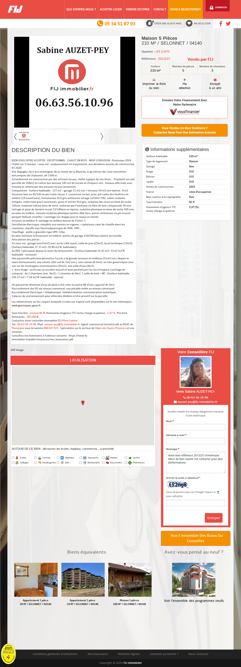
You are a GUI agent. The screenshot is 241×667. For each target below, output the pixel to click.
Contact (159, 9)
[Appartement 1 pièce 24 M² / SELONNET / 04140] (83, 580)
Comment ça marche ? (164, 654)
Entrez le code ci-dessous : (183, 478)
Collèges (24, 462)
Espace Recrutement (185, 9)
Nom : (170, 421)
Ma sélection (202, 23)
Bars (67, 462)
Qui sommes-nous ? (81, 9)
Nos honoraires (98, 654)
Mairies (113, 457)
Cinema (46, 457)
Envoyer (213, 518)
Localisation (83, 360)
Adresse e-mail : (177, 435)
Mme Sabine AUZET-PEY (195, 391)
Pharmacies (139, 462)
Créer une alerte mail (168, 23)
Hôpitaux (69, 457)
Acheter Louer (111, 9)
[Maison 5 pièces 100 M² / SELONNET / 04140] (130, 580)
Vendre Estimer (137, 9)
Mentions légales (129, 654)
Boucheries (116, 462)
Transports (93, 457)
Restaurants (94, 462)
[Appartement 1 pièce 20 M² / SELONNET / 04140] (36, 580)
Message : (173, 449)
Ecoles (23, 457)
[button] (83, 403)
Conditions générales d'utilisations (55, 654)
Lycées (136, 457)
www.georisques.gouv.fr (26, 305)
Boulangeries (49, 462)
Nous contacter (198, 654)
